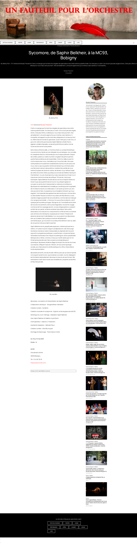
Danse (87, 475)
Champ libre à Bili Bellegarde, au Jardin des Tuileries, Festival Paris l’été (96, 247)
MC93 (36, 371)
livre (78, 42)
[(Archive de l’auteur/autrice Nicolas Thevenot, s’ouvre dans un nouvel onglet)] (96, 100)
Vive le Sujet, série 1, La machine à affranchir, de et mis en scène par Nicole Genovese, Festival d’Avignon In (96, 470)
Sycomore (47, 371)
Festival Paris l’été (94, 245)
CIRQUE (69, 42)
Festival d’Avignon (90, 218)
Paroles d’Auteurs (75, 46)
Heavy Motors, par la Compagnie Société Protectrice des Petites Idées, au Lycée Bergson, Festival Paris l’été (96, 322)
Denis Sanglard (89, 175)
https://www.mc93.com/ (38, 363)
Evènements (66, 46)
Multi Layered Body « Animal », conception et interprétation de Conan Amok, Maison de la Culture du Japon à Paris (96, 502)
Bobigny (33, 371)
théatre (20, 42)
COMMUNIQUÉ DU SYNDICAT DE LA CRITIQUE (95, 478)
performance (40, 42)
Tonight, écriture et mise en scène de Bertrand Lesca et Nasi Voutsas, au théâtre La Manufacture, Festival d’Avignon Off (96, 272)
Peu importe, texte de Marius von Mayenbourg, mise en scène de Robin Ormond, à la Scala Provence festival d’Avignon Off (96, 420)
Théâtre (87, 166)
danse (29, 42)
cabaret (60, 42)
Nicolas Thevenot (68, 71)
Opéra (50, 42)
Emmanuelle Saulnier (90, 200)
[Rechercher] (133, 43)
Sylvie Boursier (89, 227)
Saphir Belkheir (41, 371)
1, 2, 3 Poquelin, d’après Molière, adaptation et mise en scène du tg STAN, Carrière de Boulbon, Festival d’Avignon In (95, 445)
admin (87, 148)
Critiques (59, 46)
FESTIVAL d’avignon (8, 42)
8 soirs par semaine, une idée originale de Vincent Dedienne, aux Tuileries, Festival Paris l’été (96, 395)
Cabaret (88, 245)
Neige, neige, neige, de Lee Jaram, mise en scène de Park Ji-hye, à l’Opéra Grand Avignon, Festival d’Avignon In (96, 346)
